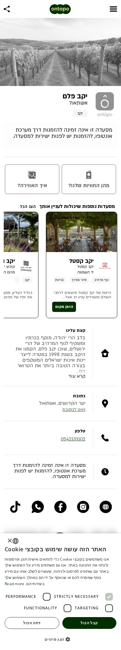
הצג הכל (28, 207)
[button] (60, 639)
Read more (15, 583)
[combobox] (15, 541)
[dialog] (60, 591)
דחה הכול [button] (31, 622)
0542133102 (73, 439)
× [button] (10, 541)
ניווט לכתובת (73, 410)
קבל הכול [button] (89, 622)
